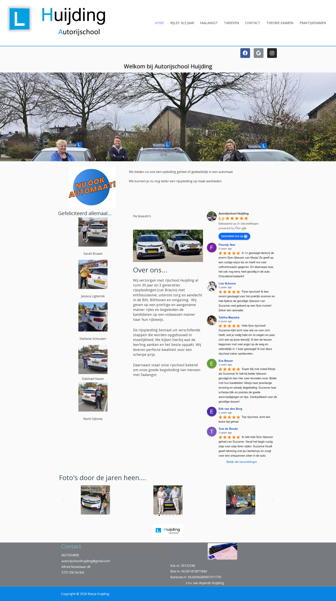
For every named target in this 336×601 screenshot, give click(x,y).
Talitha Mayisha (229, 317)
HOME (159, 23)
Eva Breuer (226, 361)
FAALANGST (209, 23)
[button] (155, 515)
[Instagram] (272, 53)
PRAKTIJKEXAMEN (313, 23)
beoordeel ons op (232, 236)
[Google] (258, 53)
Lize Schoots (227, 283)
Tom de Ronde (228, 429)
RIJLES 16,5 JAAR (182, 23)
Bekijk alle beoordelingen (242, 462)
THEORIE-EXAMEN (279, 23)
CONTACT (252, 23)
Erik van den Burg (230, 409)
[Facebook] (245, 53)
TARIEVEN (231, 23)
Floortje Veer (227, 245)
